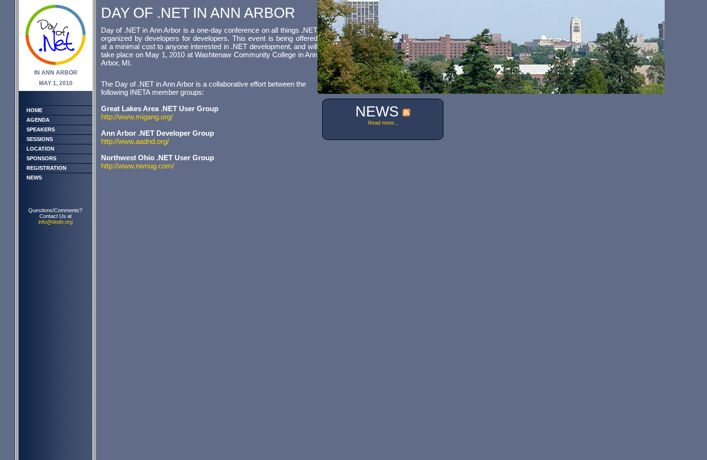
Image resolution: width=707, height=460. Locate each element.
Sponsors (41, 158)
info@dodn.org (55, 222)
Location (40, 149)
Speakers (40, 129)
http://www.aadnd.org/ (135, 141)
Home (34, 110)
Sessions (39, 139)
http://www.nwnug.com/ (137, 166)
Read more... (383, 123)
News (34, 177)
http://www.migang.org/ (137, 117)
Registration (46, 168)
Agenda (38, 120)
